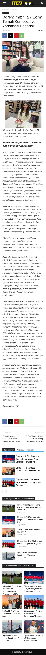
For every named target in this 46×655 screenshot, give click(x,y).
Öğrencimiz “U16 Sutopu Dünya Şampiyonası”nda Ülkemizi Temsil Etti (27, 459)
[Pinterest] (16, 35)
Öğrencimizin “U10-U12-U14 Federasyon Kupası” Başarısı (33, 638)
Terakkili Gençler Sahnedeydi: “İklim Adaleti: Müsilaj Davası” (11, 438)
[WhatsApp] (21, 35)
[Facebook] (4, 35)
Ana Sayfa (5, 9)
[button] (4, 3)
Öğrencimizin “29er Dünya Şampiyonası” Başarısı (10, 638)
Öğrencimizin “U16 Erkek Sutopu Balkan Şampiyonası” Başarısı (29, 482)
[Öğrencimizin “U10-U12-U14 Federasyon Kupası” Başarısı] (34, 626)
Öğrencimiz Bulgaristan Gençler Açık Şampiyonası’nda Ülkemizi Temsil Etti (29, 507)
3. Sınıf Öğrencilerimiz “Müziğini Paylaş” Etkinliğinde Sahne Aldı (35, 438)
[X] (10, 35)
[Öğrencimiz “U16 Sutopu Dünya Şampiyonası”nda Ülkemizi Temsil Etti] (8, 459)
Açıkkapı (14, 9)
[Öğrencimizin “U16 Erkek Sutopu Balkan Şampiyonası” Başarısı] (8, 482)
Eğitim (5, 474)
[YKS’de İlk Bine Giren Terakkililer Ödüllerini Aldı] (8, 471)
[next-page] (7, 491)
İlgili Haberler (9, 450)
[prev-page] (4, 491)
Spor (4, 462)
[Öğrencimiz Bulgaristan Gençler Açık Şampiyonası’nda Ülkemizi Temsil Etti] (8, 508)
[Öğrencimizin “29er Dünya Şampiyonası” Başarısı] (8, 556)
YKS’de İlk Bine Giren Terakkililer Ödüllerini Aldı (11, 613)
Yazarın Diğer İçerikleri (25, 450)
